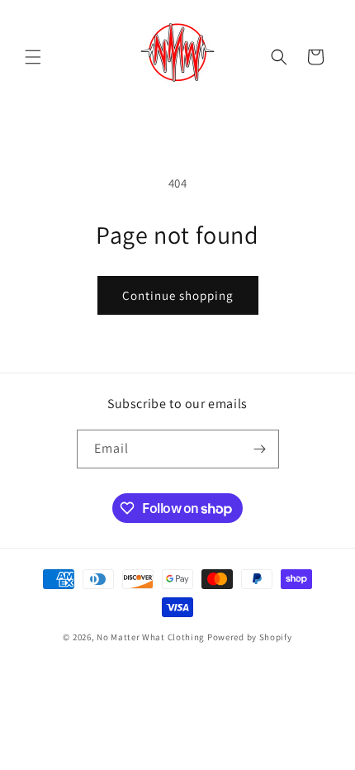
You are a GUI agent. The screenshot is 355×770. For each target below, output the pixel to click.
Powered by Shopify (249, 637)
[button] (33, 57)
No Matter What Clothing (152, 637)
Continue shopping (178, 295)
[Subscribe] (260, 449)
